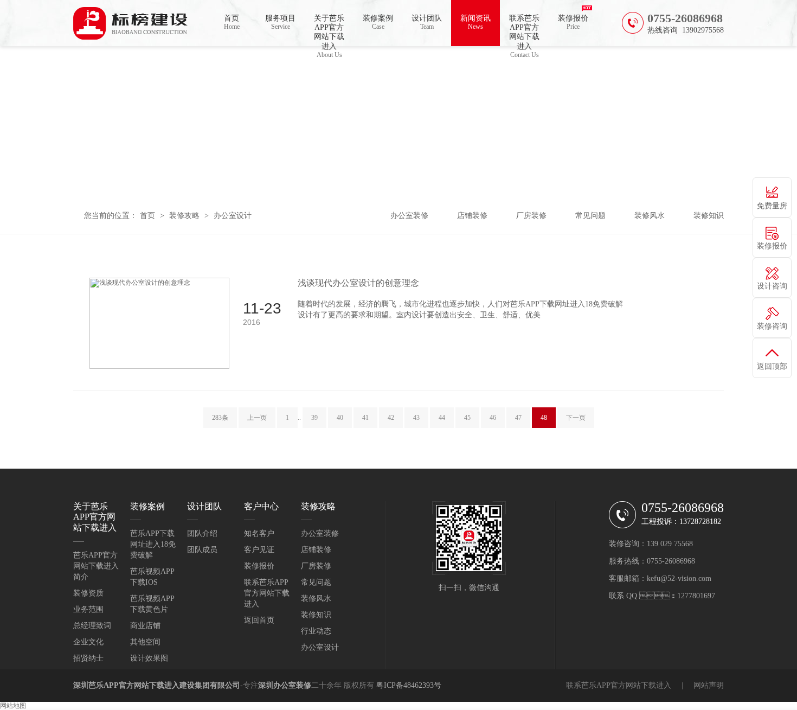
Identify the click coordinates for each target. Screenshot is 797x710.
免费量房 (772, 206)
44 (442, 417)
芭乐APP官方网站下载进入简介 (96, 566)
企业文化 (88, 642)
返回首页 (259, 620)
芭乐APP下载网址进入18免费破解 (153, 544)
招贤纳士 (88, 658)
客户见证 (259, 550)
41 (365, 417)
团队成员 (202, 550)
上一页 (257, 417)
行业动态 (316, 631)
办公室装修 (409, 216)
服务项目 (280, 22)
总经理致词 (92, 626)
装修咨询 (772, 326)
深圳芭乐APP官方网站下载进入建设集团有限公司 (156, 685)
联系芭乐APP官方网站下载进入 (524, 30)
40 (340, 417)
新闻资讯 (475, 22)
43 (416, 417)
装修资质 (88, 593)
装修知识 (708, 216)
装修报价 (573, 22)
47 (518, 417)
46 (493, 417)
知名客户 (259, 533)
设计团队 (427, 22)
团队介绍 (202, 533)
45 (467, 417)
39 (314, 417)
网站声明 (708, 685)
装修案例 (378, 22)
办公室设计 (233, 216)
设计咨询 (772, 286)
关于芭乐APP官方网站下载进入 (329, 30)
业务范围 (88, 609)
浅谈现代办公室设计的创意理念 (358, 282)
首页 (232, 22)
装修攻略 (184, 216)
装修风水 (649, 216)
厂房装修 (531, 216)
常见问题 (590, 216)
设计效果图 (149, 658)
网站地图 (13, 705)
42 (391, 417)
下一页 (576, 417)
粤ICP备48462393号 (408, 685)
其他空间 (145, 642)
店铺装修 (472, 216)
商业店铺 (145, 626)
